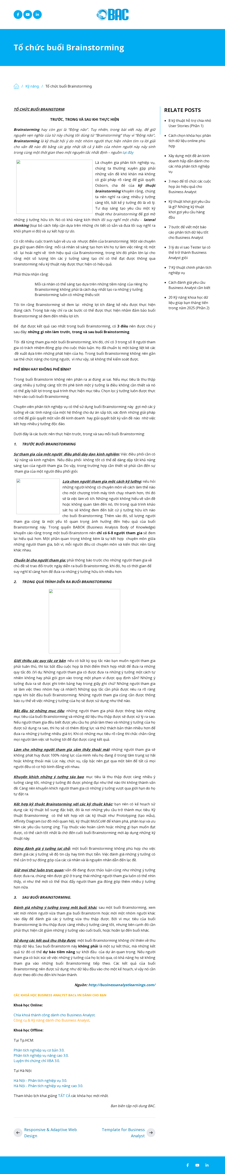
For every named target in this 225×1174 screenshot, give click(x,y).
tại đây (127, 152)
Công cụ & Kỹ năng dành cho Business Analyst (51, 1020)
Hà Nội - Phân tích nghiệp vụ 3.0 (40, 1080)
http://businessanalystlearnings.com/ (121, 984)
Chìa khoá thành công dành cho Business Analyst (54, 1015)
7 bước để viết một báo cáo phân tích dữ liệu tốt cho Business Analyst (188, 232)
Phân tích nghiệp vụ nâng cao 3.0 (41, 1055)
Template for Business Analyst (123, 1132)
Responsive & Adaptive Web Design (50, 1132)
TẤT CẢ (64, 1095)
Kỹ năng (32, 86)
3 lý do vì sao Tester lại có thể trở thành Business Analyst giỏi (189, 252)
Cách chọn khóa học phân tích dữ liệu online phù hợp (190, 140)
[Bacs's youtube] (27, 14)
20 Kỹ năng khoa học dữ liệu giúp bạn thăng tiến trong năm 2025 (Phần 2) (189, 302)
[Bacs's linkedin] (37, 14)
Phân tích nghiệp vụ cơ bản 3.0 (39, 1050)
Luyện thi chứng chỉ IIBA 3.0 (36, 1060)
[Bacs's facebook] (18, 14)
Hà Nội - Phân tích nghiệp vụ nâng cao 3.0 (48, 1085)
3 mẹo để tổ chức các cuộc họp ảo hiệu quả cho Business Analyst (190, 186)
